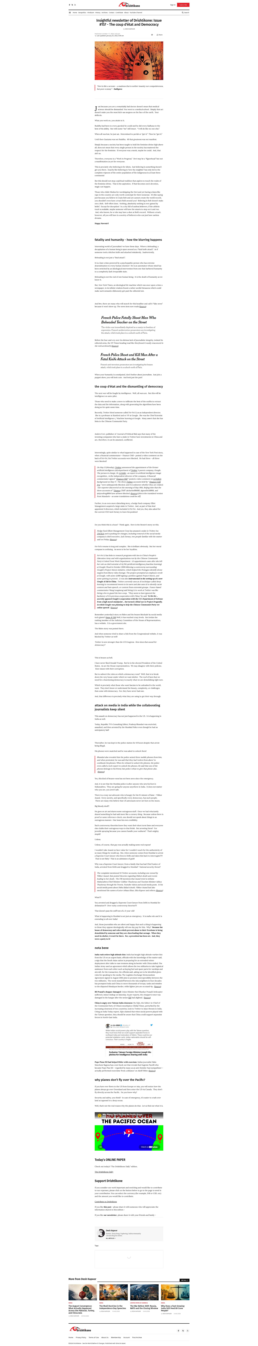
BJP (129, 997)
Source (143, 306)
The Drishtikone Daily (104, 1172)
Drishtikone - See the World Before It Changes (89, 1343)
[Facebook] (69, 5)
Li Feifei (122, 473)
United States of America (139, 1303)
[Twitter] (72, 5)
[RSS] (75, 5)
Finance (117, 490)
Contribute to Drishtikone (106, 1201)
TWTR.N (100, 534)
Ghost (118, 1343)
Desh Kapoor (130, 29)
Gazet (123, 1343)
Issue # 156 (111, 617)
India (70, 1303)
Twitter (118, 467)
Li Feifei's (157, 479)
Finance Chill (121, 479)
